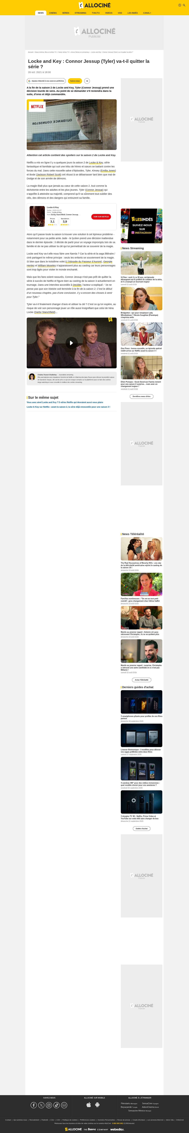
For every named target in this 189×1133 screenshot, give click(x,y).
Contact (8, 1120)
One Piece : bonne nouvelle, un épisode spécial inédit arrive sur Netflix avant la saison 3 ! (141, 349)
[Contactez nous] (64, 1105)
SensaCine (147, 1103)
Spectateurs (65, 218)
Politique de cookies (70, 1120)
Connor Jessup (94, 189)
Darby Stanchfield (58, 215)
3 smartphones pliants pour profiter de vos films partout (141, 717)
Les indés (133, 13)
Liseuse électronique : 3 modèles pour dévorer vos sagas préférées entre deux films (141, 750)
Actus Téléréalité (141, 680)
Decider (77, 284)
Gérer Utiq (170, 1120)
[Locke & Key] (37, 216)
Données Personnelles (106, 1120)
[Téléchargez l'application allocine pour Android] (99, 1104)
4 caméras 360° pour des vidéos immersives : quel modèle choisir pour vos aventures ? (140, 784)
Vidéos (108, 13)
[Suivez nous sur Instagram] (49, 1105)
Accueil (30, 52)
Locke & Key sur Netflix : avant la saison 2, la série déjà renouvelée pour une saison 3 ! (68, 407)
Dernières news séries (142, 396)
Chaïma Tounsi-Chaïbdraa (47, 375)
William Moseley (47, 265)
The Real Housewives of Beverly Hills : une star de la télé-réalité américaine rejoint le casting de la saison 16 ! (141, 565)
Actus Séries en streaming (80, 52)
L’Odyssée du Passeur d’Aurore (83, 261)
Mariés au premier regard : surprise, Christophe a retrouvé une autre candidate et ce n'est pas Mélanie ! (141, 667)
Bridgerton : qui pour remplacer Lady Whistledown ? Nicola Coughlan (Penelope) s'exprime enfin (139, 315)
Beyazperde (126, 1107)
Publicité (45, 1120)
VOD (120, 13)
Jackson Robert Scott (48, 174)
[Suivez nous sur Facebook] (34, 1105)
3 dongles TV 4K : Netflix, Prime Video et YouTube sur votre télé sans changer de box (139, 817)
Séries (65, 13)
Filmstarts (125, 1103)
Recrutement (34, 1120)
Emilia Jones (108, 170)
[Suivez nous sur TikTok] (56, 1105)
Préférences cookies (87, 1120)
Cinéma (53, 13)
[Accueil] (94, 5)
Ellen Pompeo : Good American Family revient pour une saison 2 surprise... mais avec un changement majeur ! (141, 384)
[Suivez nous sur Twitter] (41, 1105)
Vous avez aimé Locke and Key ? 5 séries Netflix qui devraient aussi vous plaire (65, 402)
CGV (58, 1120)
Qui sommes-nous (20, 1120)
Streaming (80, 13)
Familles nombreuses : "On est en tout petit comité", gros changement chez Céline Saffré (140, 600)
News (41, 13)
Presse (52, 218)
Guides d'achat (141, 829)
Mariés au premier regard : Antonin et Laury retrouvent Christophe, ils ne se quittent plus (140, 633)
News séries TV (63, 52)
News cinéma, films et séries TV (45, 52)
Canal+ (147, 13)
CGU (52, 1120)
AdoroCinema (148, 1107)
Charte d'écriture (139, 1120)
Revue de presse (123, 1120)
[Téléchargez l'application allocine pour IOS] (90, 1104)
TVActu (96, 13)
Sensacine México (136, 1110)
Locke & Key (96, 162)
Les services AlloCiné (155, 1120)
